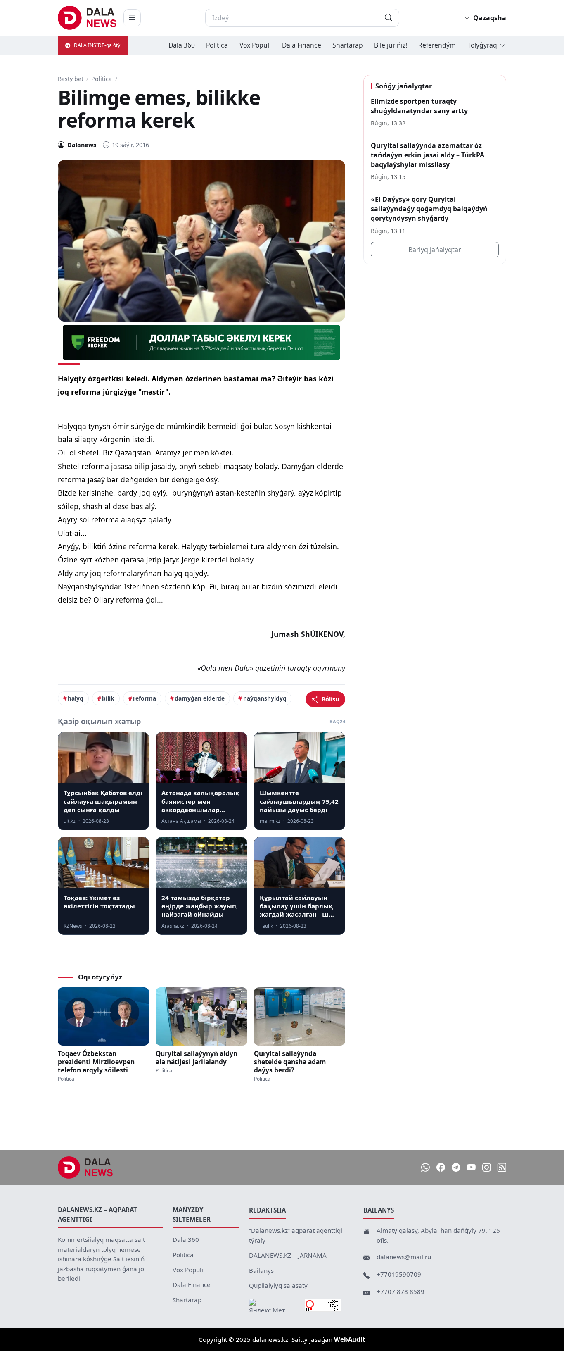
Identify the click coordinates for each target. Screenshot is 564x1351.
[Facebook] (440, 1167)
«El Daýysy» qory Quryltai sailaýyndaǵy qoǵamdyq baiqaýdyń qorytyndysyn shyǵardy (429, 209)
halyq (75, 698)
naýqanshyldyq (265, 698)
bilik (108, 698)
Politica (217, 45)
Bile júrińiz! (390, 45)
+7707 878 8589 (400, 1291)
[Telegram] (456, 1167)
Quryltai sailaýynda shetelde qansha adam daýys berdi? (290, 1061)
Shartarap (347, 45)
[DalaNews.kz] (85, 1167)
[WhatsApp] (425, 1167)
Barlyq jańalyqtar (434, 249)
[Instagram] (486, 1167)
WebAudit (349, 1339)
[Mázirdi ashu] (132, 17)
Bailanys (261, 1270)
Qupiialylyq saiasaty (278, 1285)
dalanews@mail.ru (404, 1257)
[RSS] (502, 1167)
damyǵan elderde (200, 698)
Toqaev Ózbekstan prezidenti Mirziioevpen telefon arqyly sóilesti (96, 1061)
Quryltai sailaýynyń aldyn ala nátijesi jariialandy (196, 1057)
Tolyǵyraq (482, 45)
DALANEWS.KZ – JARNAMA (288, 1255)
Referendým (437, 45)
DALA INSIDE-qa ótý (97, 45)
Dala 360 (181, 45)
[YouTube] (471, 1167)
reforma (144, 698)
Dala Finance (301, 45)
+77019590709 (399, 1274)
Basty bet (70, 79)
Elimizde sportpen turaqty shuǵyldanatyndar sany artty (419, 106)
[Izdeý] (388, 18)
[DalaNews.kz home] (87, 18)
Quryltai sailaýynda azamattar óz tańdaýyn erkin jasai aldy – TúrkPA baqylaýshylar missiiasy (427, 155)
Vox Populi (255, 45)
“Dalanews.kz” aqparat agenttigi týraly (295, 1235)
